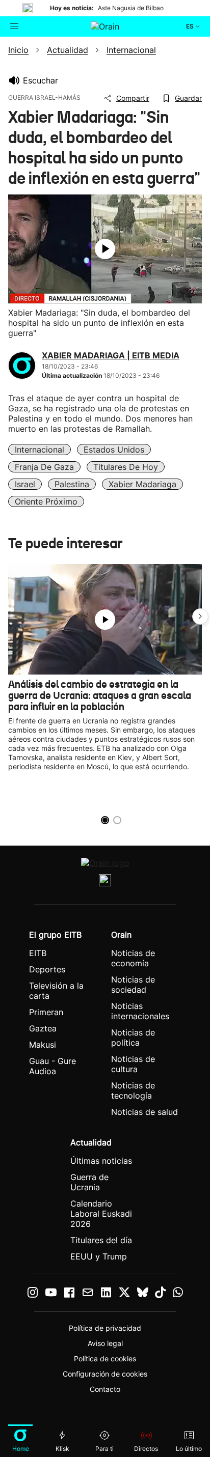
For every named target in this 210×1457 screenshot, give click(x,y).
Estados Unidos (114, 449)
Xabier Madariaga (142, 484)
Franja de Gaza (44, 467)
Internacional (39, 449)
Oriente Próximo (46, 501)
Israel (25, 484)
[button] (200, 616)
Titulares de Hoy (125, 467)
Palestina (72, 484)
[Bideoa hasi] (105, 249)
